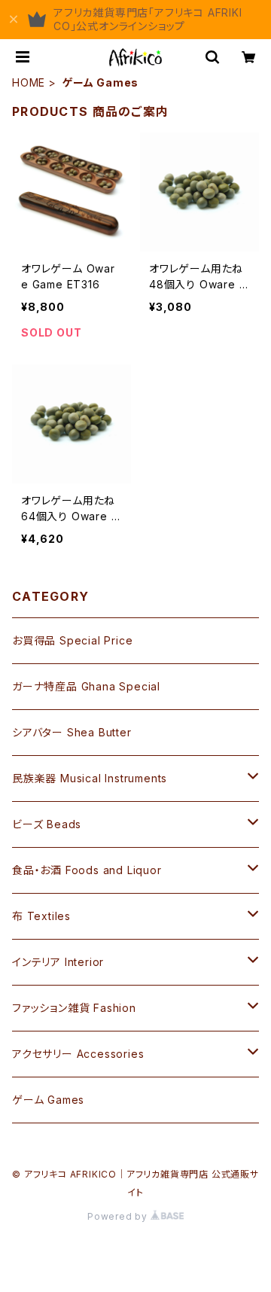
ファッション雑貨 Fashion (74, 1007)
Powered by (119, 1216)
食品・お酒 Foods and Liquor (87, 870)
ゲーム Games (48, 1099)
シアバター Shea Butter (72, 732)
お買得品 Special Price (72, 640)
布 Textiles (41, 916)
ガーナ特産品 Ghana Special (86, 686)
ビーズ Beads (46, 824)
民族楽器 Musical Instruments (89, 778)
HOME (28, 82)
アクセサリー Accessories (78, 1053)
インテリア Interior (58, 961)
